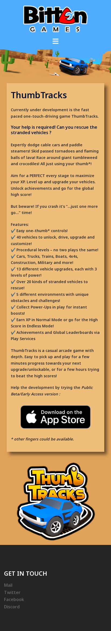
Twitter (12, 592)
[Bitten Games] (55, 18)
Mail (8, 585)
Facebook (14, 599)
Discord (12, 607)
